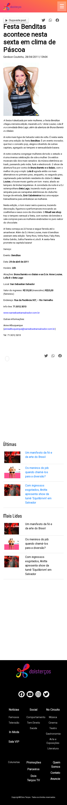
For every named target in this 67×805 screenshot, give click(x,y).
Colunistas (14, 762)
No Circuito (53, 709)
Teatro (53, 728)
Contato (55, 772)
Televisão (14, 722)
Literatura (53, 748)
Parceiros (33, 769)
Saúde (33, 728)
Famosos (14, 717)
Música (53, 717)
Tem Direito (33, 722)
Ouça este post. (17, 20)
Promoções (33, 762)
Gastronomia (53, 733)
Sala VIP (14, 741)
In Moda (14, 732)
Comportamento (35, 717)
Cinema (53, 722)
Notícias (14, 709)
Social (33, 709)
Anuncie (55, 778)
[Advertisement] (33, 403)
